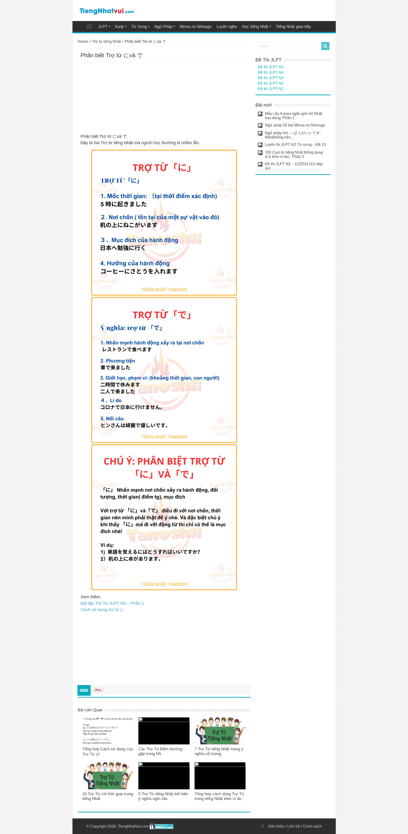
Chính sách (312, 826)
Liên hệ (293, 826)
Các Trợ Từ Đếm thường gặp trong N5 (160, 751)
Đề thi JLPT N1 (271, 89)
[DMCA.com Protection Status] (162, 826)
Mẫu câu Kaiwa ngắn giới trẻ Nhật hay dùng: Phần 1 (293, 116)
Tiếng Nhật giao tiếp (293, 26)
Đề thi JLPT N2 (271, 83)
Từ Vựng (139, 26)
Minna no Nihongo (195, 26)
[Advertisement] (164, 98)
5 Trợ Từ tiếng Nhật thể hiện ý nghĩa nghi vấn (163, 796)
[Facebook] (262, 826)
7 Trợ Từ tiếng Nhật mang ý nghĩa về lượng (219, 751)
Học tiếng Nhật (255, 26)
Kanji (119, 26)
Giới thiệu (276, 826)
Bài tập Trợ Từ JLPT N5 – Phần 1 (112, 603)
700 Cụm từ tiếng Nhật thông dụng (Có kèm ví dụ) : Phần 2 (294, 154)
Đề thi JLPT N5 (271, 67)
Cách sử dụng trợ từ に (102, 609)
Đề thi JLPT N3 (271, 78)
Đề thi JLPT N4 (271, 72)
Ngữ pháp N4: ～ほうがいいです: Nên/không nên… (293, 135)
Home (89, 26)
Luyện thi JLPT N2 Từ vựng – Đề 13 (295, 145)
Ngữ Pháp (163, 26)
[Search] (325, 46)
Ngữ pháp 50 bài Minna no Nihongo (295, 125)
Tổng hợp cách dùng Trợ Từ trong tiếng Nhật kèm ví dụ (219, 796)
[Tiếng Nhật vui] (106, 10)
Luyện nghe (227, 26)
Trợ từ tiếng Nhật (106, 41)
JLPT (102, 26)
